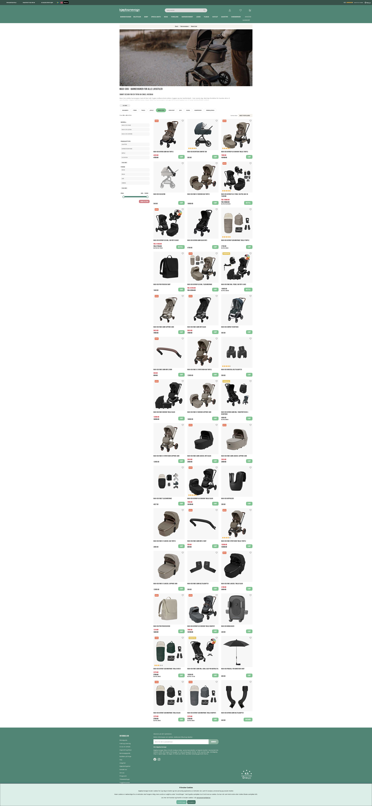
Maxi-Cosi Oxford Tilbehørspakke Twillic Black (166, 713)
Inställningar (181, 802)
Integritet (123, 763)
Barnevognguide (125, 753)
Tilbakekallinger (125, 779)
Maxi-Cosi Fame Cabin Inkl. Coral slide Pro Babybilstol (202, 669)
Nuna (188, 110)
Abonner (213, 742)
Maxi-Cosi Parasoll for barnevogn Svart (233, 669)
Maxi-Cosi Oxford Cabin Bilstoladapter (232, 713)
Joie (180, 110)
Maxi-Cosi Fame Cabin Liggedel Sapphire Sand (234, 456)
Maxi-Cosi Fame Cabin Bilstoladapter (197, 584)
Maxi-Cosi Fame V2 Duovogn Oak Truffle (198, 194)
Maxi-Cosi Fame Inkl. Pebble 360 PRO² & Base (233, 284)
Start (176, 26)
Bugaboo (125, 110)
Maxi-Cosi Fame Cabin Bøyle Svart (196, 541)
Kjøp (215, 203)
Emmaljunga (210, 110)
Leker (198, 17)
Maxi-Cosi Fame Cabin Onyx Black (196, 327)
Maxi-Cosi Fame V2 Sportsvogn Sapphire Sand (166, 456)
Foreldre (174, 17)
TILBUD (206, 17)
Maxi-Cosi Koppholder (227, 499)
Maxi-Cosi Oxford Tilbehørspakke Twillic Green (167, 669)
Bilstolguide (123, 740)
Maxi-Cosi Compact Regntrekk (229, 327)
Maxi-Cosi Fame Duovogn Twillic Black (164, 412)
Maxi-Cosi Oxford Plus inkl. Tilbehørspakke (199, 284)
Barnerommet (187, 17)
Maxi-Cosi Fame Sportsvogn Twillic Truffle (233, 541)
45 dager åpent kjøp (47, 2)
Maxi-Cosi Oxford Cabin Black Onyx (197, 240)
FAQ (121, 760)
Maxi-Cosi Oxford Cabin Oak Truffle (163, 152)
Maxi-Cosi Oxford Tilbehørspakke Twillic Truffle (235, 240)
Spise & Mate (156, 17)
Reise (166, 17)
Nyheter (248, 17)
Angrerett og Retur (126, 750)
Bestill (248, 203)
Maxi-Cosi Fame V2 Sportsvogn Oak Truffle (199, 370)
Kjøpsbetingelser (125, 766)
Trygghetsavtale (11, 2)
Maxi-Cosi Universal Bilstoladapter (231, 370)
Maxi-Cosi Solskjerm (159, 194)
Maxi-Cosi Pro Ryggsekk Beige (161, 626)
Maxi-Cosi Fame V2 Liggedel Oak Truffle (164, 541)
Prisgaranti (123, 776)
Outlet (215, 17)
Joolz (151, 110)
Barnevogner (125, 17)
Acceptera (191, 802)
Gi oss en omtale (125, 747)
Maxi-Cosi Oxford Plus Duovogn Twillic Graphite (201, 626)
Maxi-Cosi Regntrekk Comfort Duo (197, 152)
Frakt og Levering (125, 743)
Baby (146, 17)
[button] (357, 2)
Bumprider (198, 110)
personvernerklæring (203, 798)
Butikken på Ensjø (125, 756)
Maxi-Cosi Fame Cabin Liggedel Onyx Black (199, 456)
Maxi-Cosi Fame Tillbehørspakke (162, 499)
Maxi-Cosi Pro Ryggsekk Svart (161, 284)
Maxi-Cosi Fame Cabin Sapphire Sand (163, 327)
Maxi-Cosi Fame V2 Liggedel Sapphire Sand (165, 584)
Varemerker (236, 17)
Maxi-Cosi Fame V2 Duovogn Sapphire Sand (199, 412)
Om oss (122, 773)
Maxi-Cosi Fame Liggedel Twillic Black (232, 584)
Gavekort (246, 20)
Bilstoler (137, 17)
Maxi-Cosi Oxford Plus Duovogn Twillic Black (200, 499)
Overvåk (248, 720)
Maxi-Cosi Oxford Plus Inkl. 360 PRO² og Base (166, 240)
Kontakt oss (123, 769)
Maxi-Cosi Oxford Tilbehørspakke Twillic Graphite (201, 713)
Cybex (135, 110)
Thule (143, 110)
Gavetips (224, 17)
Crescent (172, 110)
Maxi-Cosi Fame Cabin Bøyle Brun (162, 370)
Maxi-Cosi (194, 26)
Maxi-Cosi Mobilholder (227, 626)
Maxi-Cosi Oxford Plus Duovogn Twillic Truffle (234, 152)
